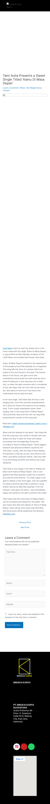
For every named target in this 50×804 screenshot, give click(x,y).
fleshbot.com (9, 514)
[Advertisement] (25, 45)
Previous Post (25, 522)
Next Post (25, 527)
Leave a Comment (11, 88)
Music (22, 88)
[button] (34, 5)
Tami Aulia (7, 348)
